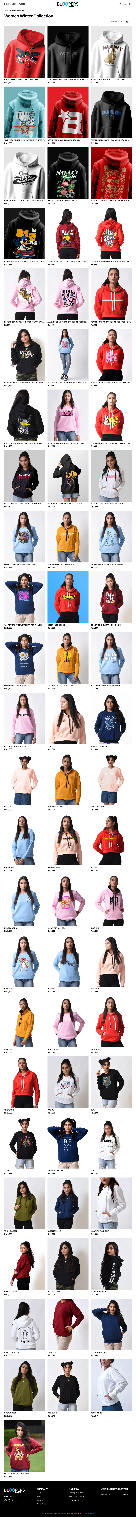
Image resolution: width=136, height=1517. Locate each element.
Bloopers (50, 1513)
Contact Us (40, 1500)
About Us (40, 1493)
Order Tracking (74, 1500)
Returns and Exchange (76, 1496)
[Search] (120, 4)
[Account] (124, 4)
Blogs (38, 1496)
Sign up (126, 1494)
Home (6, 10)
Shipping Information (76, 1493)
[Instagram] (9, 1500)
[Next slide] (42, 51)
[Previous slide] (7, 51)
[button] (121, 21)
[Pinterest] (13, 1500)
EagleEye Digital (89, 1513)
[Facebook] (5, 1500)
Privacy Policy (41, 1504)
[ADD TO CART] (42, 74)
